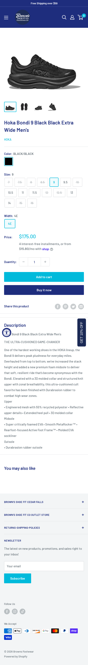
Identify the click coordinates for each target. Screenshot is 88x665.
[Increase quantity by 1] (45, 261)
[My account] (72, 17)
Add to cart (44, 277)
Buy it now (44, 290)
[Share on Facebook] (58, 306)
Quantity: (10, 262)
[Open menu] (6, 17)
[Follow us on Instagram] (15, 611)
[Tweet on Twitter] (73, 306)
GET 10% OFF (81, 332)
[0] (80, 17)
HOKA (7, 139)
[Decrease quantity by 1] (23, 261)
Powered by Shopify (15, 656)
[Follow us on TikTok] (22, 611)
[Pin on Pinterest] (65, 306)
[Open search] (64, 17)
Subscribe (17, 578)
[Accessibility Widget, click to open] (6, 332)
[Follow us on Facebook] (7, 611)
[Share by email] (81, 306)
